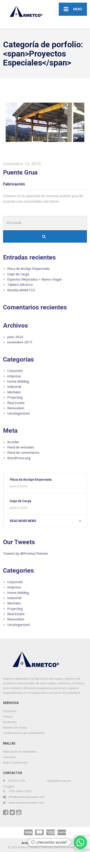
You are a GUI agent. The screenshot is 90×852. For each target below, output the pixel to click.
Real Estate (16, 402)
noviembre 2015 (19, 342)
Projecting (15, 397)
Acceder (13, 442)
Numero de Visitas (15, 727)
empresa (14, 376)
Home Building (18, 381)
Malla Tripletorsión (15, 762)
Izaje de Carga (18, 274)
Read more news (23, 521)
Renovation (15, 408)
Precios (8, 716)
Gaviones (9, 757)
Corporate (15, 370)
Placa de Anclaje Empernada (28, 268)
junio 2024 (15, 337)
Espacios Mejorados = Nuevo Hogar (34, 279)
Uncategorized (18, 413)
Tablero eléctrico (20, 284)
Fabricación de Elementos (20, 751)
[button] (80, 842)
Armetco (28, 843)
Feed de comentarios (23, 452)
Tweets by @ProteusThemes (25, 553)
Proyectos (9, 711)
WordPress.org (18, 458)
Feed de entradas (20, 447)
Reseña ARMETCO (21, 290)
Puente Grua (20, 172)
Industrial (14, 386)
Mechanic (14, 392)
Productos (10, 722)
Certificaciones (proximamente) (23, 733)
